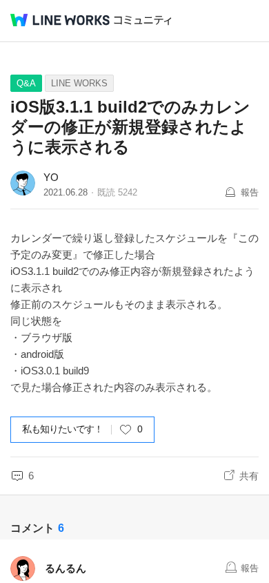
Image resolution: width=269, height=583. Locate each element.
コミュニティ (143, 20)
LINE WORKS (79, 83)
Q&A (26, 83)
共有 (249, 475)
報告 (250, 192)
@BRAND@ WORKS (60, 20)
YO (51, 177)
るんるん (65, 568)
